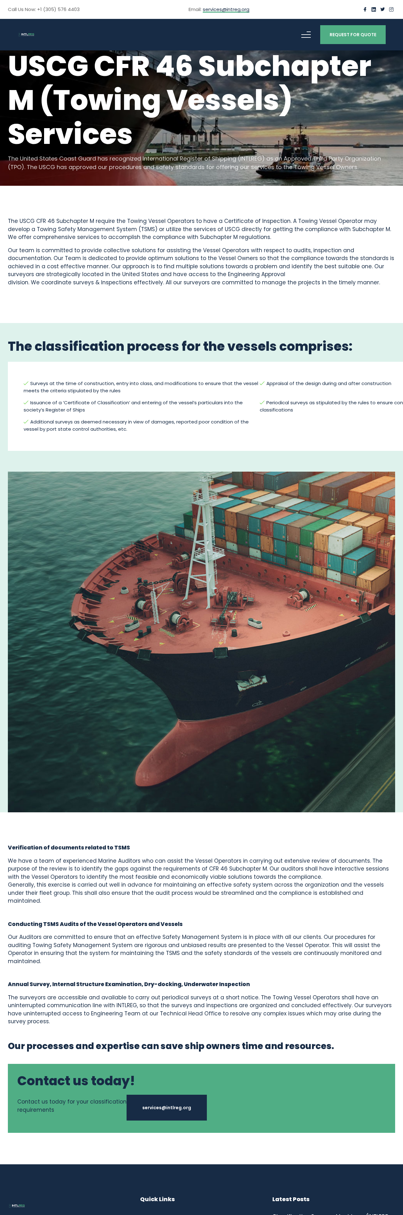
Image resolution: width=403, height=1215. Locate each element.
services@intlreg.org (163, 1107)
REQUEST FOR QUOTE (353, 34)
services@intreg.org (226, 10)
